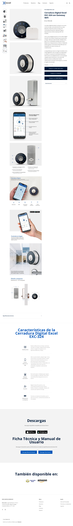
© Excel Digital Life (6, 519)
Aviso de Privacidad (64, 501)
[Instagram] (5, 509)
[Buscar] (69, 3)
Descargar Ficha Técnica (45, 452)
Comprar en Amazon (56, 73)
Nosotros (33, 3)
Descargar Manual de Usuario (28, 452)
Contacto (44, 3)
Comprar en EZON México (56, 78)
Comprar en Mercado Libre (56, 68)
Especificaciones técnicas (8, 315)
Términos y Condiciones (65, 504)
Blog (39, 3)
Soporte (51, 3)
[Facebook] (2, 509)
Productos (26, 3)
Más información (48, 83)
